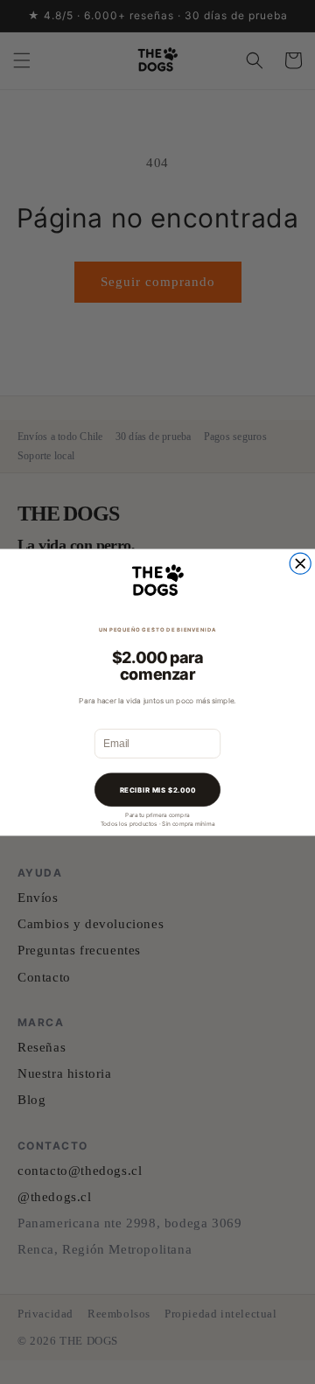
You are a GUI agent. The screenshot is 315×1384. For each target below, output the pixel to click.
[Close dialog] (300, 563)
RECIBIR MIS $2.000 (158, 789)
